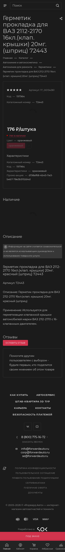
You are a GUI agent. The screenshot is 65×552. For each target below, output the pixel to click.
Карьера (20, 408)
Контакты (43, 408)
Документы (35, 493)
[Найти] (57, 5)
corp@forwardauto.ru (35, 452)
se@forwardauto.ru (35, 456)
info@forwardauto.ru (35, 448)
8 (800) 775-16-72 (33, 437)
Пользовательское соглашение (35, 473)
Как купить (19, 394)
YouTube (37, 426)
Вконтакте (28, 426)
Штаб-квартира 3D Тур (32, 401)
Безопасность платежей (32, 414)
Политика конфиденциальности (35, 468)
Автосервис (45, 394)
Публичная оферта (35, 488)
